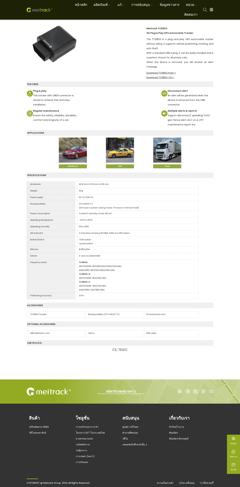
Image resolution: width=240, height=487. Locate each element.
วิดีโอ (125, 438)
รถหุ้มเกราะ (81, 450)
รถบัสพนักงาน (83, 444)
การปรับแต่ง (82, 462)
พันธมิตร (173, 432)
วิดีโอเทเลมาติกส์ (37, 432)
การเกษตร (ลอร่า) (85, 456)
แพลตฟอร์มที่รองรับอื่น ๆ (134, 444)
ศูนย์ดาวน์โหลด (130, 426)
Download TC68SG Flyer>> (161, 73)
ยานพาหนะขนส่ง (84, 438)
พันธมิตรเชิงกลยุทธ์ (179, 438)
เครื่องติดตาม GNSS (39, 426)
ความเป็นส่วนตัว (165, 483)
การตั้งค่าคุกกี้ (206, 483)
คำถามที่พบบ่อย (130, 432)
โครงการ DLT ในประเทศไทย (90, 432)
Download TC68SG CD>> (160, 77)
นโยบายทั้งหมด (186, 483)
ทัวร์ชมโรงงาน (176, 426)
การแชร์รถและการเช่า (87, 426)
